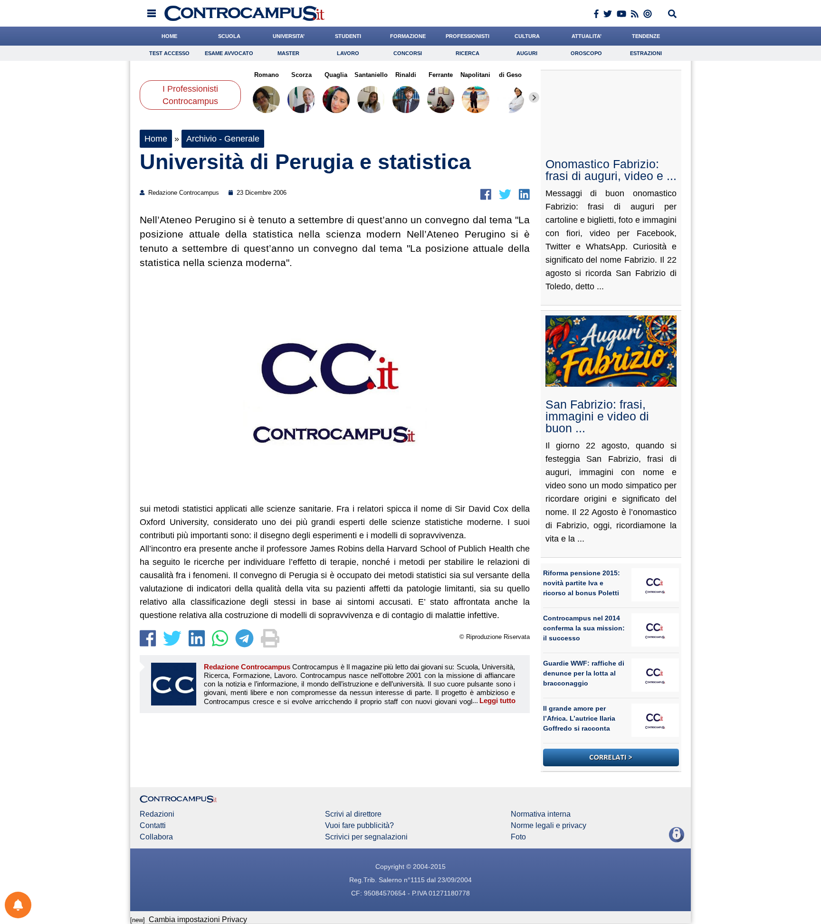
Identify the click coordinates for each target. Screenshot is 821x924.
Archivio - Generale (222, 138)
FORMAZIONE (408, 36)
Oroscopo (586, 53)
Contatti (153, 825)
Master (288, 53)
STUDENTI (348, 36)
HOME (169, 36)
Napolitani (475, 74)
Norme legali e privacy (548, 825)
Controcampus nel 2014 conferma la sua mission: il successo (584, 628)
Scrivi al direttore (353, 814)
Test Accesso (169, 53)
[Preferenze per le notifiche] (18, 905)
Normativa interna (541, 814)
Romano (266, 74)
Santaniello (371, 74)
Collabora (156, 837)
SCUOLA (229, 36)
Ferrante (441, 74)
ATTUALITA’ (586, 36)
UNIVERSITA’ (289, 36)
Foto (518, 837)
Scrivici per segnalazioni (366, 837)
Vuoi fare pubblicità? (359, 825)
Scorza (301, 74)
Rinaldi (405, 74)
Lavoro (348, 53)
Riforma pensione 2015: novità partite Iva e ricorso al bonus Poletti (581, 583)
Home (155, 138)
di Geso (510, 74)
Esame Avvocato (229, 53)
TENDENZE (646, 36)
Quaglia (336, 74)
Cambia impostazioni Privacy (198, 919)
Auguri (526, 53)
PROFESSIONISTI (467, 36)
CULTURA (527, 36)
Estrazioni (646, 53)
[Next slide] (534, 97)
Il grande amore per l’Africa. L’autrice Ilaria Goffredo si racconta (579, 718)
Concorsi (407, 53)
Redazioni (157, 814)
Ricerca (467, 53)
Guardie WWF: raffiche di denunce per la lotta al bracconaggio (583, 673)
